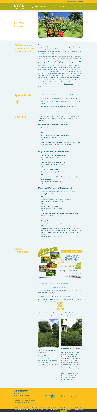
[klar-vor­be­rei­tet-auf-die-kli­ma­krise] (63, 395)
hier (69, 296)
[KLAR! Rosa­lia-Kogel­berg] (74, 395)
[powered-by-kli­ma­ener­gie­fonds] (50, 395)
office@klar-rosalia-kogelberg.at (75, 1)
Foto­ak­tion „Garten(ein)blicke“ (52, 77)
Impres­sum (17, 402)
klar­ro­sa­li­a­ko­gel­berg (27, 398)
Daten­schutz (25, 402)
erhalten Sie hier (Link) (54, 411)
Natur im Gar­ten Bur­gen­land (49, 101)
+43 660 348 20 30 (24, 396)
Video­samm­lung (69, 84)
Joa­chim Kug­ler (52, 56)
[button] (81, 7)
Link (42, 132)
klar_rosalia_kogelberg (28, 400)
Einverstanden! (63, 411)
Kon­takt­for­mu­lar (19, 394)
